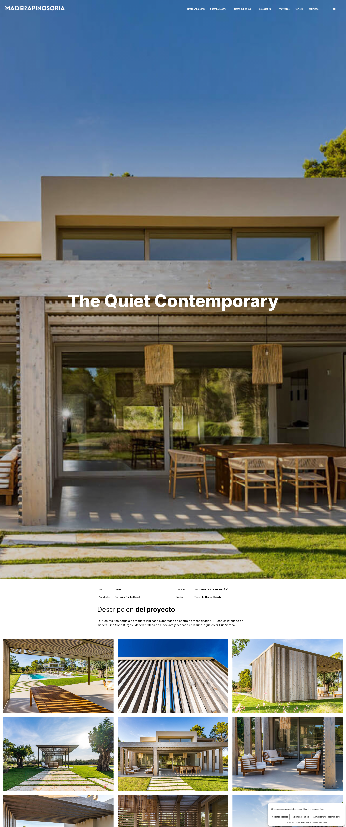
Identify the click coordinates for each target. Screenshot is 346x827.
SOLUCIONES (265, 9)
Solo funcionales (300, 816)
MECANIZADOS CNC (242, 9)
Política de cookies (293, 822)
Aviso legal (323, 822)
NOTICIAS (299, 9)
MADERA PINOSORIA (196, 9)
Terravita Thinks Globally (128, 597)
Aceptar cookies (280, 816)
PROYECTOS (284, 9)
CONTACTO (314, 9)
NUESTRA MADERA (218, 9)
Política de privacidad (309, 822)
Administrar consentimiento (326, 816)
